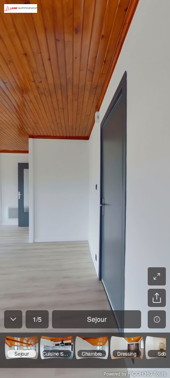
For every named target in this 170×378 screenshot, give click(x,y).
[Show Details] (157, 319)
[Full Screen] (157, 276)
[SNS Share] (157, 298)
